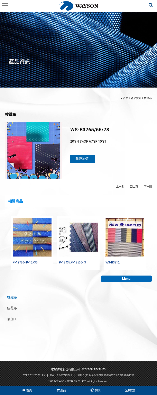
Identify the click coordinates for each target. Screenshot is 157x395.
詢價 (98, 390)
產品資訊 (136, 98)
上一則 (120, 186)
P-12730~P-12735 (25, 262)
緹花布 (12, 308)
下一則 (148, 186)
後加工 (12, 319)
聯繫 (132, 390)
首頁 (125, 98)
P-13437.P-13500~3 (72, 262)
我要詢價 (82, 159)
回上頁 (134, 186)
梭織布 (148, 98)
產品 (63, 390)
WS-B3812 (112, 262)
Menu (126, 279)
